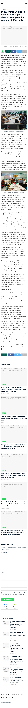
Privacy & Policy (15, 694)
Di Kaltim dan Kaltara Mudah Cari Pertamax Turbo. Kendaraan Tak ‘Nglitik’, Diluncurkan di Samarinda (16, 660)
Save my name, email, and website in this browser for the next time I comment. (14, 593)
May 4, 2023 (13, 640)
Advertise (8, 694)
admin (4, 24)
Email (3, 579)
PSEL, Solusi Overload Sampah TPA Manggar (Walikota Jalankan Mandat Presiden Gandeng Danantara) (13, 533)
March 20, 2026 (14, 674)
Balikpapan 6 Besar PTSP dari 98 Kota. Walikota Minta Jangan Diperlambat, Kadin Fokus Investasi (13, 447)
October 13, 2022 (12, 24)
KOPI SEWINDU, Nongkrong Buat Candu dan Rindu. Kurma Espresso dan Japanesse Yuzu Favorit (13, 390)
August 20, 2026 (5, 422)
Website (3, 586)
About (2, 694)
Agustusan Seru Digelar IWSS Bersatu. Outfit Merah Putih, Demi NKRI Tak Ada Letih (14, 418)
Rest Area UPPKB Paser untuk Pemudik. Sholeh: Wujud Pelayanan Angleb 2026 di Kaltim (16, 670)
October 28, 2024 (14, 629)
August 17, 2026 (5, 536)
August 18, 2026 (5, 508)
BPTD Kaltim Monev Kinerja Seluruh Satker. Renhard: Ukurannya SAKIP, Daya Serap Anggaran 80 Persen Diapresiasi (17, 624)
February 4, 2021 (14, 664)
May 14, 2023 (13, 653)
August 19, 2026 (5, 479)
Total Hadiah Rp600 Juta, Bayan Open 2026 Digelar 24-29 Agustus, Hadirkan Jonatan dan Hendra (13, 475)
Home (2, 9)
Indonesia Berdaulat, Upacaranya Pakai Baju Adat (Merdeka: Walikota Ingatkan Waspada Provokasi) (14, 504)
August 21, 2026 (5, 393)
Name (3, 572)
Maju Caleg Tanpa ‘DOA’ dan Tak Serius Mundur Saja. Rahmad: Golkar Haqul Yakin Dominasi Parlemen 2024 (17, 636)
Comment (4, 552)
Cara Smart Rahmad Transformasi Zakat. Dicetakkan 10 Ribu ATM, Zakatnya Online (16, 680)
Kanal (6, 9)
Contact (22, 694)
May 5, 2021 (13, 684)
